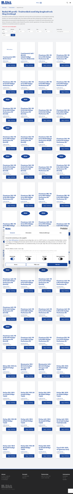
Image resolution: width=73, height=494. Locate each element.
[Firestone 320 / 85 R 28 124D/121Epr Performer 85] (45, 103)
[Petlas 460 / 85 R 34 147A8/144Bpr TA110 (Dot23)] (63, 413)
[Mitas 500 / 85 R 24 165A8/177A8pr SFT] (9, 359)
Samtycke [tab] (12, 232)
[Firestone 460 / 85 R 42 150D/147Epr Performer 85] (27, 331)
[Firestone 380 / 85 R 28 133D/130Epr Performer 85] (63, 189)
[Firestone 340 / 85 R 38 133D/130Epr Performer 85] (9, 189)
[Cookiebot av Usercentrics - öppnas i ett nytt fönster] (61, 229)
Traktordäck (12, 7)
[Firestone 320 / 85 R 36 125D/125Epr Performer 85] (63, 103)
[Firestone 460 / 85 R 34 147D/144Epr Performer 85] (45, 302)
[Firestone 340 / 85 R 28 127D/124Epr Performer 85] (63, 132)
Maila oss (24, 477)
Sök (13, 35)
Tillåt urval (36, 264)
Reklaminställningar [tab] (44, 232)
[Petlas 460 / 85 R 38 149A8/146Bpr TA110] (9, 440)
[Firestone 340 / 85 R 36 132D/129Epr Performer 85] (45, 160)
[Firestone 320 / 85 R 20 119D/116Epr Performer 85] (63, 76)
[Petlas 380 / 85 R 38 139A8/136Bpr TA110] (9, 413)
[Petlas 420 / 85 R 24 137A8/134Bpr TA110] (27, 413)
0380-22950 (26, 476)
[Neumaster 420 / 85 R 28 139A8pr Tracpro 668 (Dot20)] (45, 358)
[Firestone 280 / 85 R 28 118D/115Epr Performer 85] (45, 76)
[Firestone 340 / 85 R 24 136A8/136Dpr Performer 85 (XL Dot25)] (45, 131)
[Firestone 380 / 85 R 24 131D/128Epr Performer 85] (27, 189)
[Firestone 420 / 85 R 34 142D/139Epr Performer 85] (27, 274)
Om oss (64, 477)
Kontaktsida (65, 476)
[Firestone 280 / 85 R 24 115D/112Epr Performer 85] (27, 76)
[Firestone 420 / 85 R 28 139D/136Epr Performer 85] (63, 217)
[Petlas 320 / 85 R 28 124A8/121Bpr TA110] (27, 387)
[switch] (28, 259)
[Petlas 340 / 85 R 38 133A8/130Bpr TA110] (45, 387)
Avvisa (15, 264)
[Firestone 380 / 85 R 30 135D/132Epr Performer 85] (9, 217)
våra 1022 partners (14, 240)
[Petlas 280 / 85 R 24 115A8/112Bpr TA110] (63, 359)
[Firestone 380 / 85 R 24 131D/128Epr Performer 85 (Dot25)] (45, 188)
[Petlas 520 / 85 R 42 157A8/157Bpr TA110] (45, 440)
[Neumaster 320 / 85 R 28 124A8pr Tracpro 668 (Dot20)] (27, 358)
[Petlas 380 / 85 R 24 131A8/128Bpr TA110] (63, 387)
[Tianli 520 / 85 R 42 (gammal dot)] (63, 441)
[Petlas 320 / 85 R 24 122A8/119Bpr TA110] (9, 387)
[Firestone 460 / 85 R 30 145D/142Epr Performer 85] (27, 302)
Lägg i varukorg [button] (11, 65)
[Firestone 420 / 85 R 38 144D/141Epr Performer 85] (63, 274)
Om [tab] (60, 232)
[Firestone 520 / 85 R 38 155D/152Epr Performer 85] (45, 331)
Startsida (4, 7)
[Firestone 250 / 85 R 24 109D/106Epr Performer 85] (45, 48)
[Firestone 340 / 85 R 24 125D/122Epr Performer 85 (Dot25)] (27, 131)
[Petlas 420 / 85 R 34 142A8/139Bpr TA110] (45, 413)
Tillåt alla (57, 264)
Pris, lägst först (60, 31)
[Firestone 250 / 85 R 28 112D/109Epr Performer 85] (63, 48)
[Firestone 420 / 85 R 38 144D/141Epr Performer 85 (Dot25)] (9, 301)
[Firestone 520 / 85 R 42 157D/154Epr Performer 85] (63, 331)
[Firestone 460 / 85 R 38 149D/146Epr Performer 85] (63, 302)
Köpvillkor (65, 479)
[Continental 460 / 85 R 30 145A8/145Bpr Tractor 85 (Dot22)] (27, 47)
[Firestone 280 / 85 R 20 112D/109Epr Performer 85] (9, 76)
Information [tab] (28, 232)
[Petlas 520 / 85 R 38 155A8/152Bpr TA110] (27, 440)
